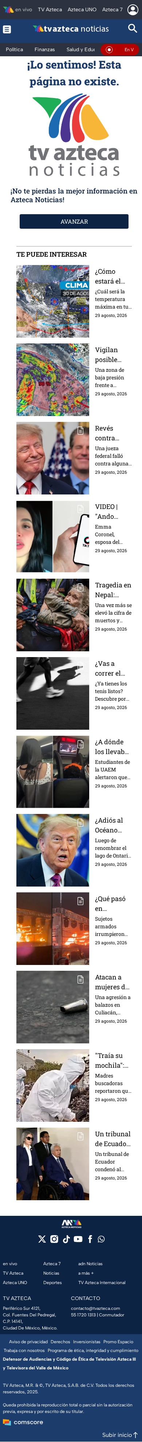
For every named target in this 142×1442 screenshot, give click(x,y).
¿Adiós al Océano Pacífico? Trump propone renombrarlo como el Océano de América (113, 825)
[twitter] (42, 1241)
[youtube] (78, 1241)
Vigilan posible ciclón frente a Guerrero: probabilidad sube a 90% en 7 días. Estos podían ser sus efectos (113, 354)
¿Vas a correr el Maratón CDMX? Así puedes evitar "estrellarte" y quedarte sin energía (113, 668)
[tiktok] (66, 1241)
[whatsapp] (101, 1240)
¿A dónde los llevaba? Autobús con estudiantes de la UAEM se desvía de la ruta (113, 747)
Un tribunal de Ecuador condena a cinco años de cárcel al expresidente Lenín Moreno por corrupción (113, 1139)
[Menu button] (9, 29)
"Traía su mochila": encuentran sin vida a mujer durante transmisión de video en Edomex (113, 1060)
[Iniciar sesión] (132, 10)
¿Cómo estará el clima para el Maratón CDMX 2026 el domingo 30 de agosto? (112, 276)
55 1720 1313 (83, 1314)
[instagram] (54, 1241)
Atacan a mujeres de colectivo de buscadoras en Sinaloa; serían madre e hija (113, 982)
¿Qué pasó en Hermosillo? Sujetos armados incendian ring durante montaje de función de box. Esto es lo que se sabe (112, 903)
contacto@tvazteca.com (95, 1308)
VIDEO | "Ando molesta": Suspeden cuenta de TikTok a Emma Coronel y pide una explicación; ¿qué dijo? (113, 511)
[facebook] (90, 1241)
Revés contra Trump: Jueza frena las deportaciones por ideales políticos (113, 433)
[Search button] (133, 29)
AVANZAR (74, 221)
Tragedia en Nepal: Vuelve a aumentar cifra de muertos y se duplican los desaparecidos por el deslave (113, 590)
